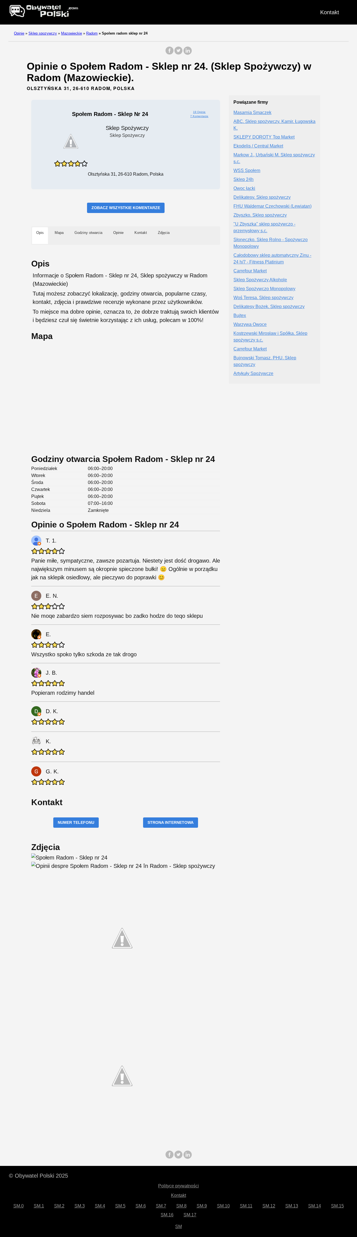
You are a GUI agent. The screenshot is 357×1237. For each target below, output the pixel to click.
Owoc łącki (244, 188)
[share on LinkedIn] (187, 53)
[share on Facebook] (169, 53)
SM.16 (167, 1214)
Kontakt (329, 12)
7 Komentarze (199, 116)
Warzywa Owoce (250, 324)
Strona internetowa (171, 822)
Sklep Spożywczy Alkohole (260, 280)
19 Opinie (199, 111)
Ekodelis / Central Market (258, 146)
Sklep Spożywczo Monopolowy (264, 289)
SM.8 (181, 1206)
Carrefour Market (250, 271)
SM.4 (100, 1206)
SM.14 (314, 1206)
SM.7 (161, 1206)
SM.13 (291, 1206)
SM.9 (202, 1206)
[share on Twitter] (178, 53)
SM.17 (190, 1214)
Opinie (19, 33)
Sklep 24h (243, 179)
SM (178, 1226)
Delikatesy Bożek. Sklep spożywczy (269, 306)
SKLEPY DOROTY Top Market (264, 137)
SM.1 (39, 1206)
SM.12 (268, 1206)
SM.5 (120, 1206)
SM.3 (79, 1206)
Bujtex (239, 315)
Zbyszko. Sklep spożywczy (260, 215)
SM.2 (59, 1206)
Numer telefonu (76, 822)
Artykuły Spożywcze (253, 373)
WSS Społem (246, 170)
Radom (92, 33)
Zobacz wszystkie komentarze (125, 207)
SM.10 (223, 1206)
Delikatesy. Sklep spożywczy (262, 197)
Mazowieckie (71, 33)
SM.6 (141, 1206)
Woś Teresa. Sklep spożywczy (263, 298)
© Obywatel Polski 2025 (38, 1176)
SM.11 (246, 1206)
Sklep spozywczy (42, 33)
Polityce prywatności (178, 1185)
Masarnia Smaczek (252, 112)
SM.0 (18, 1206)
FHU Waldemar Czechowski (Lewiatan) (272, 206)
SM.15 (337, 1206)
